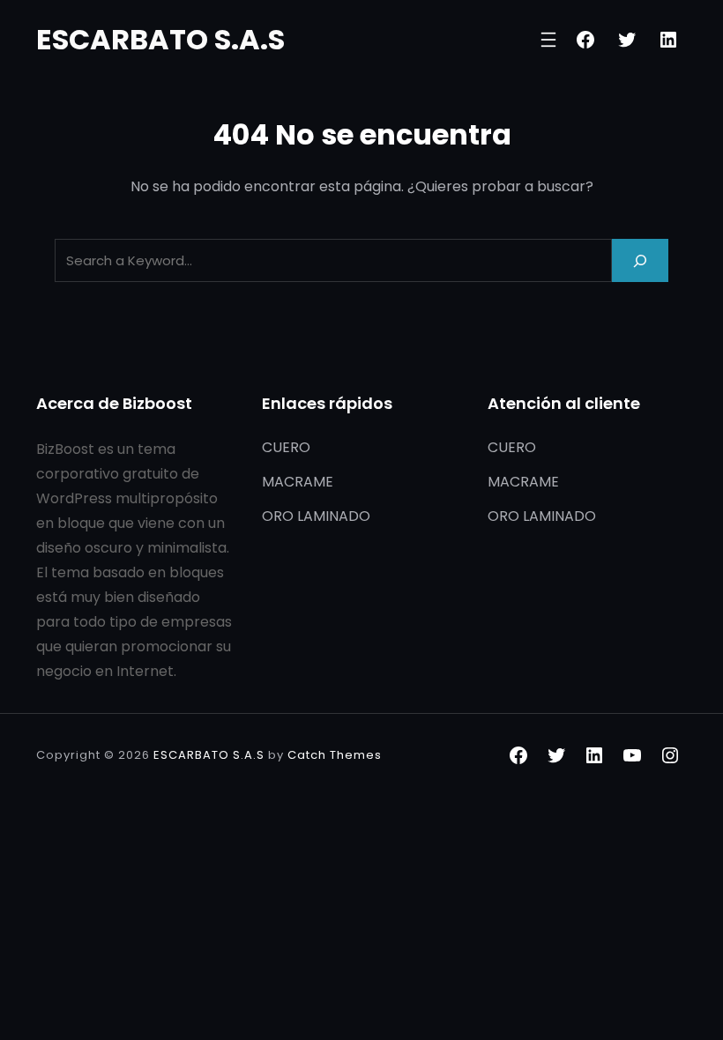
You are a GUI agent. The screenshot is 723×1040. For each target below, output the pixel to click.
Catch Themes (334, 755)
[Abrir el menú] (548, 39)
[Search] (640, 260)
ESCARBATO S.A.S (160, 39)
